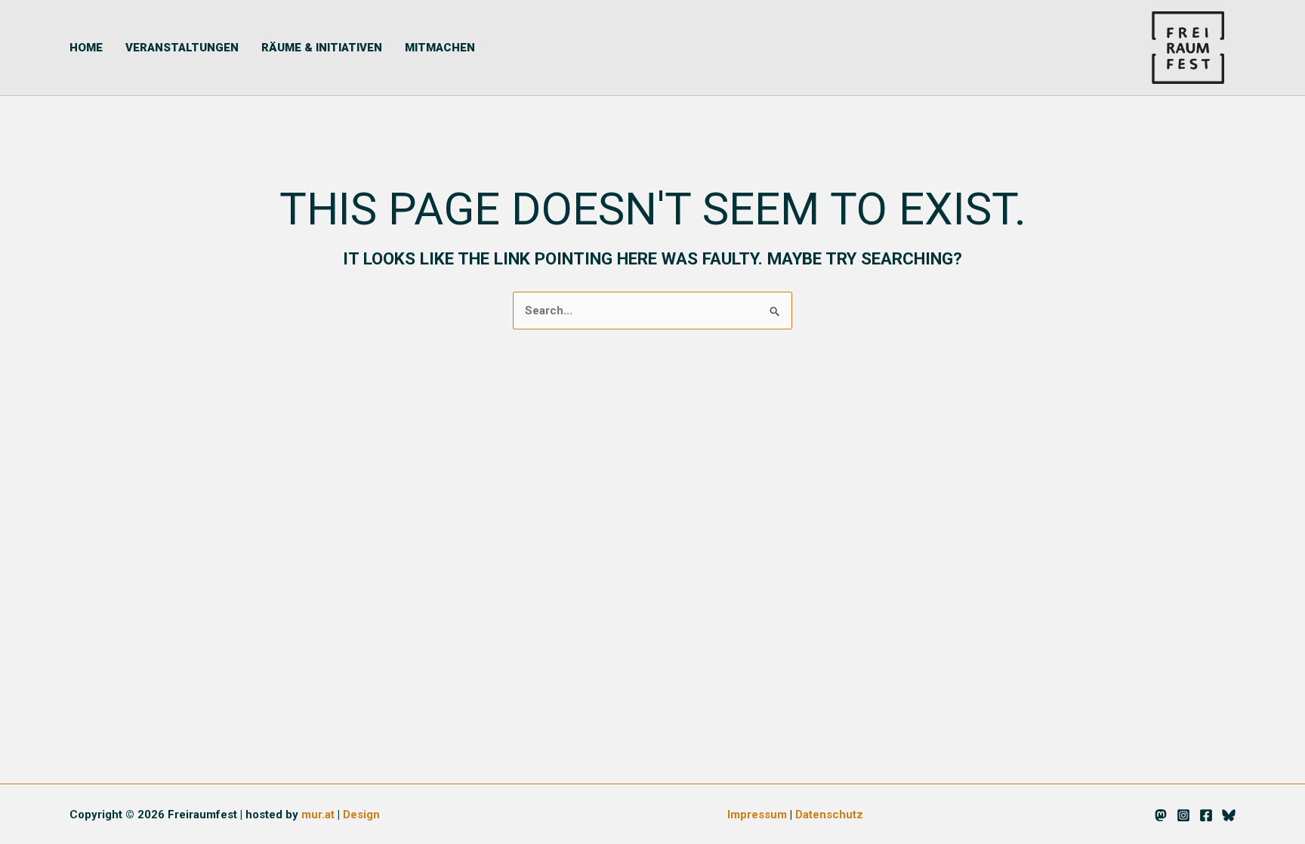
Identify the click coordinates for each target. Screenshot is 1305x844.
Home (86, 47)
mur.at (318, 814)
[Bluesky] (1229, 815)
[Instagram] (1183, 815)
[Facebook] (1206, 815)
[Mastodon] (1161, 815)
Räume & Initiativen (321, 47)
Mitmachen (440, 47)
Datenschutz (829, 814)
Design (361, 814)
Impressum (757, 814)
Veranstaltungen (182, 47)
